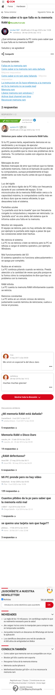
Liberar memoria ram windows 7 (17, 93)
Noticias (7, 599)
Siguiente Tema (44, 12)
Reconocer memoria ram (13, 99)
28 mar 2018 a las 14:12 (31, 33)
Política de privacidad (18, 683)
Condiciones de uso (37, 680)
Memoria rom (8, 89)
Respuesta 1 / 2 (8, 114)
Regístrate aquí (15, 680)
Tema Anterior (10, 12)
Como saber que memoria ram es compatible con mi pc (27, 653)
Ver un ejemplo (47, 599)
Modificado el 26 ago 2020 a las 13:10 (25, 130)
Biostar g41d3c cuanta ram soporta (19, 657)
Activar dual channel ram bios (16, 96)
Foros (10, 6)
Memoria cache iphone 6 (14, 665)
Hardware (20, 6)
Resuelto (14, 23)
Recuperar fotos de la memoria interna (20, 661)
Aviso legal (41, 683)
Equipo (25, 680)
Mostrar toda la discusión (26, 397)
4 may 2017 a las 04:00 (19, 358)
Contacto (31, 683)
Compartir (9, 54)
